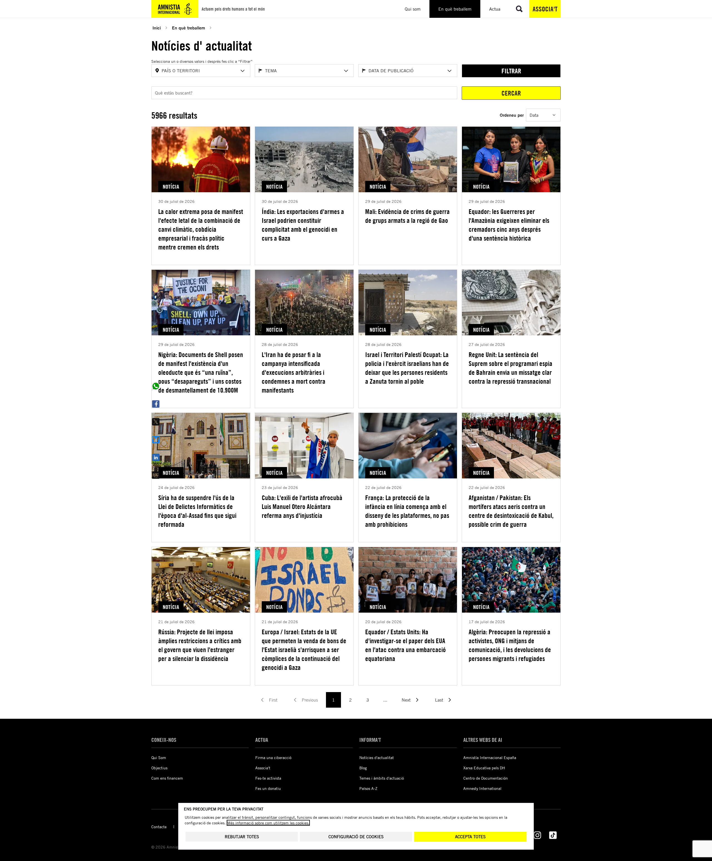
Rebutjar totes (242, 836)
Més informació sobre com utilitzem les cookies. (268, 822)
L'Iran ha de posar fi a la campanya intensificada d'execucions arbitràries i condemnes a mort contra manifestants (293, 372)
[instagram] (537, 835)
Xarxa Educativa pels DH (484, 767)
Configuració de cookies (356, 836)
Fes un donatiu (268, 788)
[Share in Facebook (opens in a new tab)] (156, 404)
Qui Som (158, 757)
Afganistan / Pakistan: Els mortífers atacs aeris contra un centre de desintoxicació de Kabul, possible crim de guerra (511, 510)
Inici (156, 28)
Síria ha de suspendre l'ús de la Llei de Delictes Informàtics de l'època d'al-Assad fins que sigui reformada (197, 510)
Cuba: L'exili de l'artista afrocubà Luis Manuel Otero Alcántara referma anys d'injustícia (302, 506)
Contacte (159, 826)
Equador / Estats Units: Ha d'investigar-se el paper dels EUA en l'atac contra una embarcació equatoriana (405, 645)
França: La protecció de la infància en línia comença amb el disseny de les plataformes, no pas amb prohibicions (407, 510)
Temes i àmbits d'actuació (381, 778)
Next (406, 700)
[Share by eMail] (156, 475)
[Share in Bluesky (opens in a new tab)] (156, 439)
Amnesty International (482, 788)
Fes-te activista (268, 778)
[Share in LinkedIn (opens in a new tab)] (156, 457)
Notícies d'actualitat (376, 757)
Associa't (545, 9)
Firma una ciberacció (273, 757)
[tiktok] (553, 835)
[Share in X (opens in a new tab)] (156, 422)
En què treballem (188, 28)
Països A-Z (368, 788)
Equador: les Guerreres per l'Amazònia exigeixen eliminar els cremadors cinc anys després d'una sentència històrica (509, 224)
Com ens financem (167, 778)
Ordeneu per (512, 115)
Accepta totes (470, 836)
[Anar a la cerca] (519, 9)
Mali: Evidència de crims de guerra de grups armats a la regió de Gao (407, 215)
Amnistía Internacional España (489, 757)
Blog (363, 767)
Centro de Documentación (485, 778)
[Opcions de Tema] (346, 71)
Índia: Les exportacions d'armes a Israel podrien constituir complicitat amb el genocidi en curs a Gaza (303, 224)
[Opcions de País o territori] (242, 71)
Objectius (159, 767)
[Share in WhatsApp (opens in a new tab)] (156, 386)
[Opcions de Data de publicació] (449, 71)
